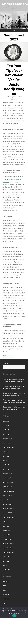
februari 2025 (7, 473)
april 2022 (6, 570)
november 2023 (8, 508)
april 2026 (6, 430)
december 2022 (8, 543)
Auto (10, 355)
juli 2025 (6, 452)
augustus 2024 (8, 495)
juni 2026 (6, 425)
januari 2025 (7, 478)
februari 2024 (7, 504)
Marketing (6, 599)
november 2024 (8, 482)
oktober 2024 (7, 487)
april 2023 (6, 530)
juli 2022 (6, 556)
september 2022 (8, 552)
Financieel (6, 594)
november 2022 (8, 548)
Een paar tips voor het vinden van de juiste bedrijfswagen (14, 79)
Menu (14, 30)
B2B (4, 590)
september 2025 (8, 447)
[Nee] (25, 612)
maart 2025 (7, 469)
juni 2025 (6, 456)
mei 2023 (6, 526)
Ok (14, 615)
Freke (15, 99)
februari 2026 (7, 438)
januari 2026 (7, 443)
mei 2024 (6, 500)
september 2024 (8, 491)
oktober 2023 (7, 513)
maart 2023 (7, 535)
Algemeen (6, 581)
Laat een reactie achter (8, 357)
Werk (4, 603)
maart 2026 (7, 434)
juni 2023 (6, 522)
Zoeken (5, 363)
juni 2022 (6, 561)
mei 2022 (6, 565)
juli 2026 (6, 421)
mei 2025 (6, 460)
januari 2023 (7, 539)
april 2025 (6, 465)
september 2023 (8, 517)
